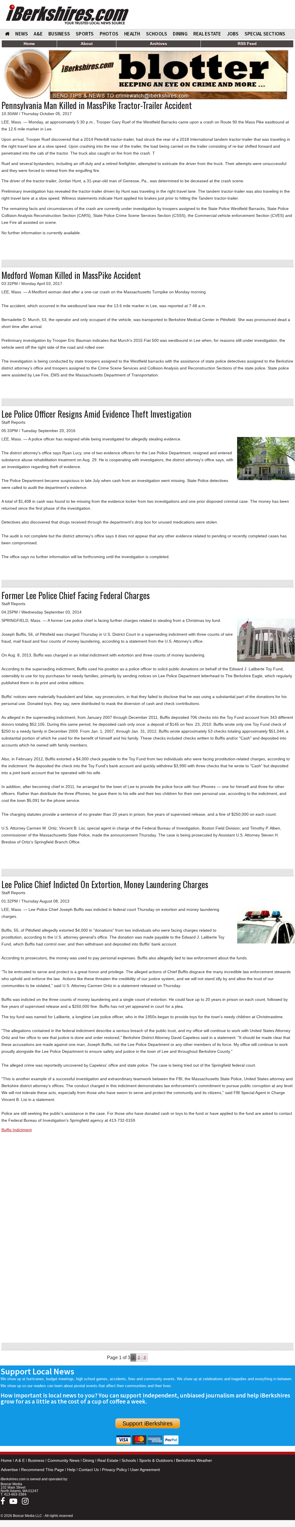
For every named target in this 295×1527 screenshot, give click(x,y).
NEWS (21, 34)
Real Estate (107, 1460)
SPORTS (85, 34)
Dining (88, 1460)
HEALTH (132, 34)
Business (36, 1460)
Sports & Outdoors (156, 1460)
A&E (38, 34)
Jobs (233, 34)
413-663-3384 (15, 1494)
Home (6, 1460)
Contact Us (89, 1469)
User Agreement (145, 1469)
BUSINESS (59, 34)
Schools (129, 1460)
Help (71, 1469)
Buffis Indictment (16, 1130)
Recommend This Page (42, 1469)
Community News (64, 1460)
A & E (20, 1460)
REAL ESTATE (207, 34)
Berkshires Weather (194, 1460)
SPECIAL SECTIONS (265, 34)
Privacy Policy (114, 1469)
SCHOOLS (156, 34)
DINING (180, 34)
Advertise (9, 1469)
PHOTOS (109, 34)
